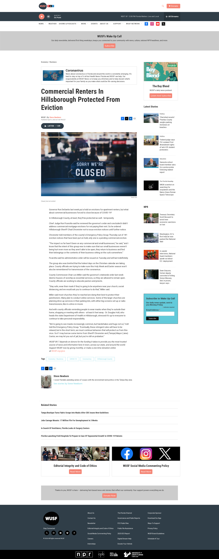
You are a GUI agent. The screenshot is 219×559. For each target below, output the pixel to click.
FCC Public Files (123, 523)
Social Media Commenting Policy (99, 533)
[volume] (48, 16)
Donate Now (109, 495)
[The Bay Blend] (161, 71)
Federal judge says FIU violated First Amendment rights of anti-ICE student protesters (167, 145)
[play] (41, 16)
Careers (90, 539)
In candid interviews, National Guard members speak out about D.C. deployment (167, 256)
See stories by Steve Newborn (68, 383)
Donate (174, 6)
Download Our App (154, 518)
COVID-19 (73, 359)
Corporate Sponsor (154, 513)
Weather (53, 24)
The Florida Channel (125, 513)
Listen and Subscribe (161, 95)
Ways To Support (154, 523)
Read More (75, 471)
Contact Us (91, 518)
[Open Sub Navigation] (45, 24)
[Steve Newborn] (46, 381)
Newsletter (91, 523)
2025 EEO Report (124, 533)
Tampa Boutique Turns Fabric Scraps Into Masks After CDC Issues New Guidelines (75, 412)
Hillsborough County (104, 359)
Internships (92, 544)
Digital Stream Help (124, 539)
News (41, 24)
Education (163, 159)
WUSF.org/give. (58, 351)
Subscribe (109, 45)
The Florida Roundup (166, 181)
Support (117, 24)
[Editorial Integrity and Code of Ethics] (75, 454)
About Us (91, 513)
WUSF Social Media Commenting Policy (146, 465)
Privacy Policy (153, 528)
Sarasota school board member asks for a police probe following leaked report (168, 167)
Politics (162, 114)
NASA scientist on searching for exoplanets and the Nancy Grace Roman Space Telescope (168, 190)
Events (94, 24)
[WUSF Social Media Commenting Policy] (146, 454)
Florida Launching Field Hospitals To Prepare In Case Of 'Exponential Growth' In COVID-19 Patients (81, 436)
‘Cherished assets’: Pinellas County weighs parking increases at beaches (167, 122)
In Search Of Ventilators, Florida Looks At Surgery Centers (65, 428)
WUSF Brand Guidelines (156, 533)
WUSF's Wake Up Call (109, 36)
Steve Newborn (55, 117)
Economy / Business (49, 62)
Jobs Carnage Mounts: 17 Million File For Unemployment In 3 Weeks (69, 420)
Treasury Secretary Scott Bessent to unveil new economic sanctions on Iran (168, 219)
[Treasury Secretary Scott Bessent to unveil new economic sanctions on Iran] (151, 218)
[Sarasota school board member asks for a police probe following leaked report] (151, 163)
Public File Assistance (125, 528)
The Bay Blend (160, 86)
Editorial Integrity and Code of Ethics (75, 465)
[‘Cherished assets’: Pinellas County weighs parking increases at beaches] (151, 118)
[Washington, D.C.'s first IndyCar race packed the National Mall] (151, 238)
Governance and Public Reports (129, 518)
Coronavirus (74, 70)
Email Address (153, 310)
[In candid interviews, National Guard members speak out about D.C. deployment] (151, 255)
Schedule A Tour (154, 539)
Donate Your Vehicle (125, 544)
